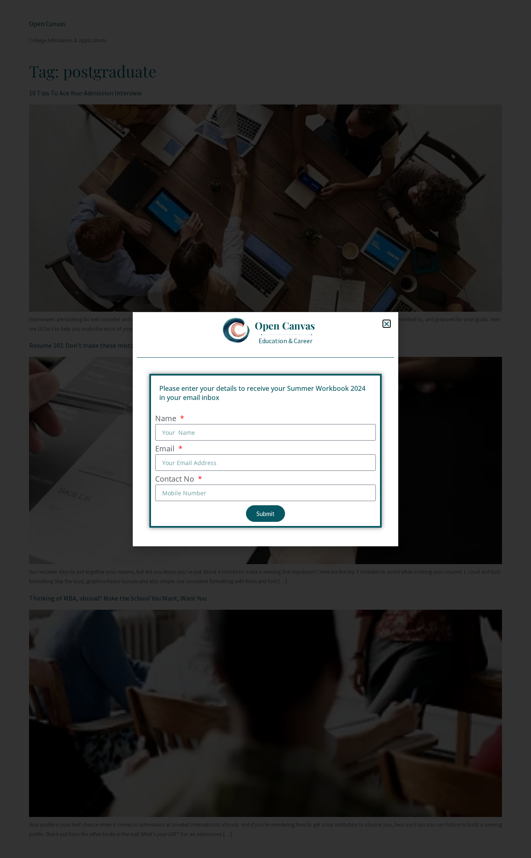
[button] (386, 323)
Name (166, 418)
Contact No (175, 479)
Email (166, 449)
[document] (265, 429)
